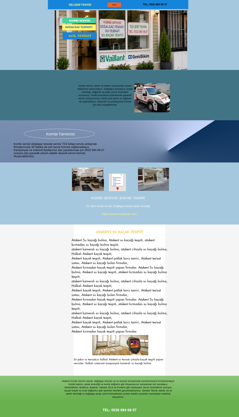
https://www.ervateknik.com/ (119, 213)
